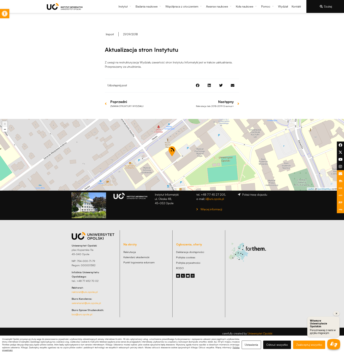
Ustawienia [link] (251, 344)
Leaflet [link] (311, 189)
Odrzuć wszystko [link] (277, 344)
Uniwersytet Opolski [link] (260, 333)
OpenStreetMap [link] (324, 189)
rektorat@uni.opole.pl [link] (85, 291)
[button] (125, 6)
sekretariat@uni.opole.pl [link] (86, 303)
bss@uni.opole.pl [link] (82, 314)
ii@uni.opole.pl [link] (215, 199)
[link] (4, 13)
